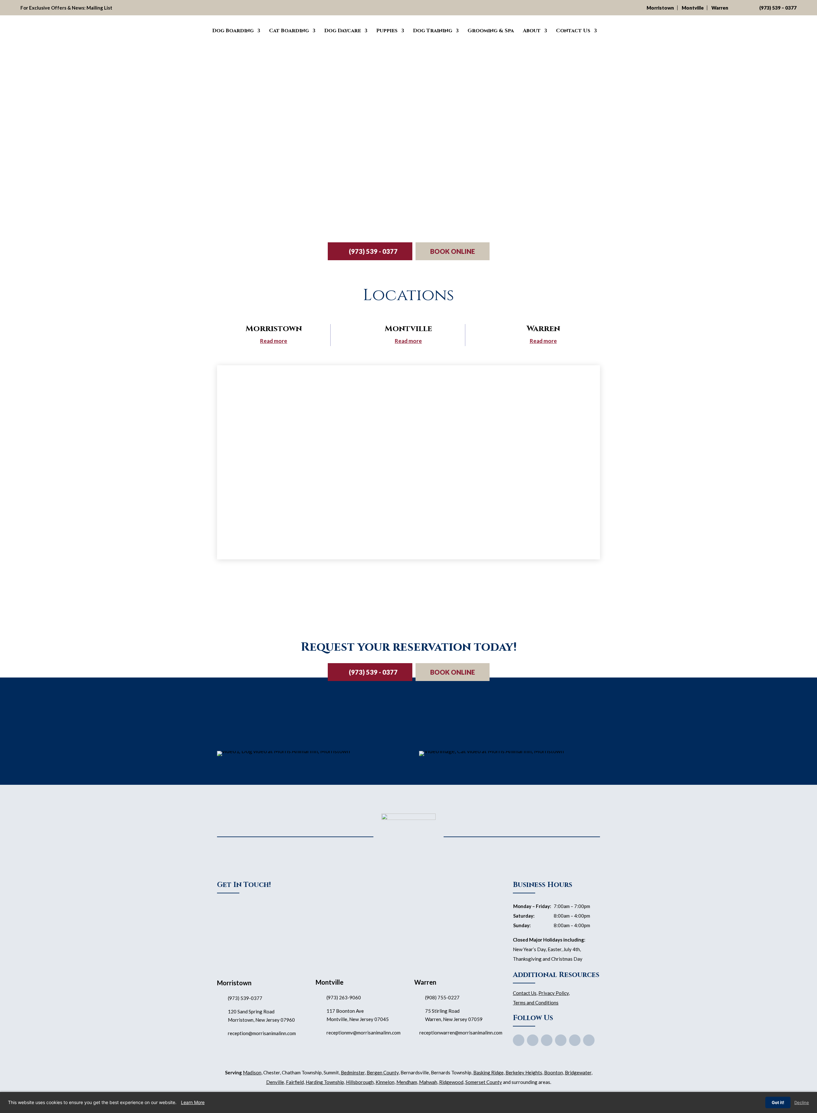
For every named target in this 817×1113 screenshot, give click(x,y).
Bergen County (383, 1072)
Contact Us (573, 30)
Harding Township (325, 1082)
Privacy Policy (553, 993)
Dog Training (432, 30)
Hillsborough (360, 1082)
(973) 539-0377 (245, 998)
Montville (693, 8)
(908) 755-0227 (442, 997)
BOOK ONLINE (452, 251)
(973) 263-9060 (343, 997)
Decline (801, 1102)
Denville (275, 1082)
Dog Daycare (342, 30)
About (532, 30)
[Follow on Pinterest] (560, 1040)
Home (198, 30)
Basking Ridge (488, 1072)
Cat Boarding (289, 30)
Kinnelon (385, 1082)
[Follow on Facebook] (518, 1040)
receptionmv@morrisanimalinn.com (363, 1032)
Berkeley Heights (524, 1072)
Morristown (660, 8)
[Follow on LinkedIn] (589, 1040)
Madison (252, 1072)
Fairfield (295, 1082)
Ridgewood (451, 1082)
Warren (719, 8)
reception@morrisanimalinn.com (262, 1033)
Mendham (406, 1082)
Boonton (553, 1072)
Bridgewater (578, 1072)
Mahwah (428, 1082)
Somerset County (483, 1082)
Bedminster (353, 1072)
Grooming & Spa (491, 30)
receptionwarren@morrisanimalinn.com (460, 1032)
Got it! (778, 1102)
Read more (273, 340)
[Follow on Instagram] (575, 1040)
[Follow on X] (532, 1040)
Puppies (387, 30)
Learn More (193, 1102)
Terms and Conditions (535, 1002)
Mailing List (99, 8)
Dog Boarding (233, 30)
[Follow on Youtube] (546, 1040)
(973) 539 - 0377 (373, 251)
